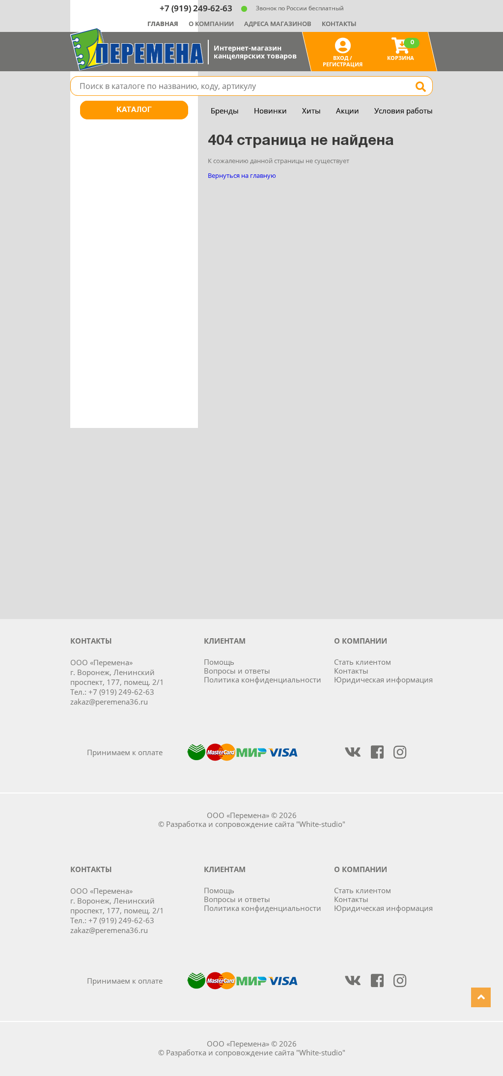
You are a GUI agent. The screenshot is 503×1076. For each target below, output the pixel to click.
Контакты (339, 23)
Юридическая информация (383, 679)
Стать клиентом (362, 662)
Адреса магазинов (277, 23)
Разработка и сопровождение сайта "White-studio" (255, 824)
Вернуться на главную (242, 175)
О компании (211, 23)
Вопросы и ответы (237, 671)
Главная (162, 23)
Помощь (219, 662)
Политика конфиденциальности (262, 679)
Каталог (134, 110)
